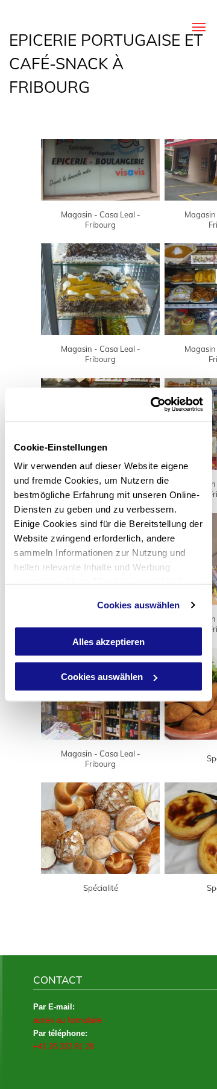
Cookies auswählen (138, 605)
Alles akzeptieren (108, 641)
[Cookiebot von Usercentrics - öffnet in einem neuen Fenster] (153, 405)
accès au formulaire (67, 1020)
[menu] (199, 27)
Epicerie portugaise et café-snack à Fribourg (106, 63)
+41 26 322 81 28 (63, 1046)
